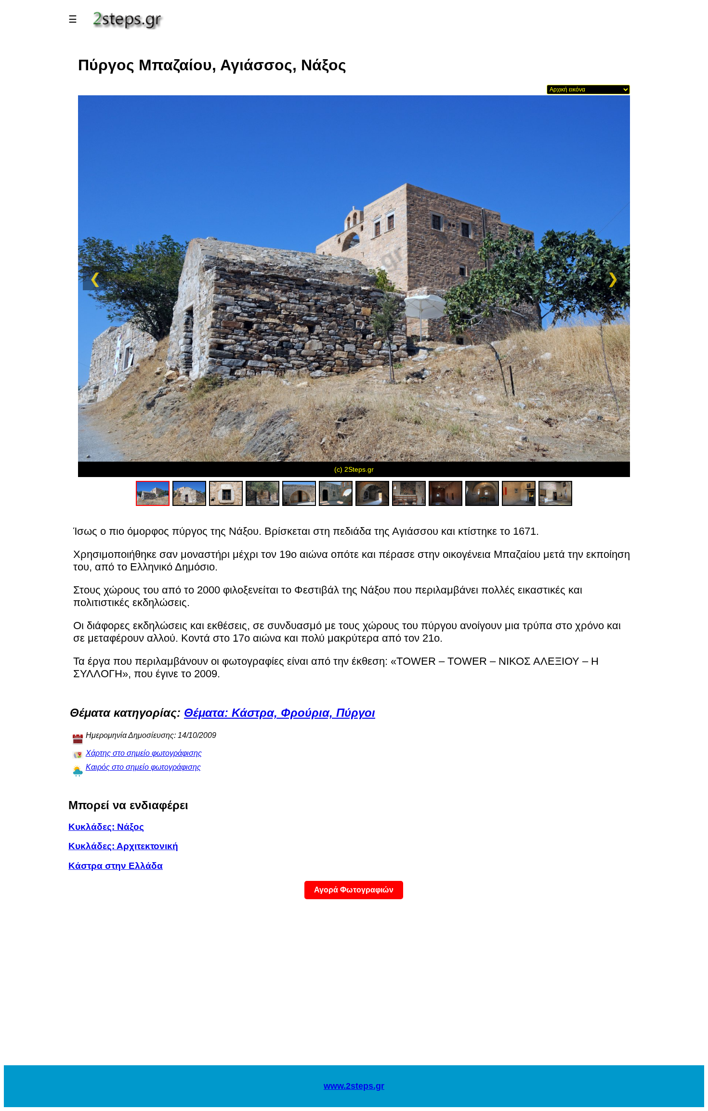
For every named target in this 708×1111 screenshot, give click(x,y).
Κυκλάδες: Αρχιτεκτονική (123, 846)
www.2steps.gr (354, 1086)
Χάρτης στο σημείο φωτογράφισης (144, 753)
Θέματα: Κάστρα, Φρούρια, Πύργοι (279, 712)
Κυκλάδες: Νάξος (106, 827)
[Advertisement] (354, 988)
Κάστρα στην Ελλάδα (115, 866)
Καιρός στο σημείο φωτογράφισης (143, 767)
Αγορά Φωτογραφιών (353, 890)
